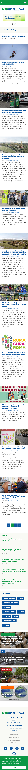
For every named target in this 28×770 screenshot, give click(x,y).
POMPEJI (7, 616)
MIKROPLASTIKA (9, 620)
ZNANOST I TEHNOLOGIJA (14, 725)
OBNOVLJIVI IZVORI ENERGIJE (14, 728)
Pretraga (13, 30)
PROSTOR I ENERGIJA (14, 722)
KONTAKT (14, 743)
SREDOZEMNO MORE (11, 603)
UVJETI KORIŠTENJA (14, 740)
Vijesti (9, 66)
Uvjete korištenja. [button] (15, 763)
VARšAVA (7, 607)
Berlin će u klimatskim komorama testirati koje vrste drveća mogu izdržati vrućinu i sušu (12, 581)
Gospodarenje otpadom (13, 114)
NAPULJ (21, 611)
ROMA (21, 598)
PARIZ (16, 616)
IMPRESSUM (14, 735)
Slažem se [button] (14, 767)
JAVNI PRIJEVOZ (9, 598)
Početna (6, 30)
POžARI (6, 625)
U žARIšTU (14, 730)
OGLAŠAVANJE (14, 737)
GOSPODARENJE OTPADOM (14, 717)
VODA (14, 720)
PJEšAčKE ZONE (9, 611)
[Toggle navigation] (25, 2)
